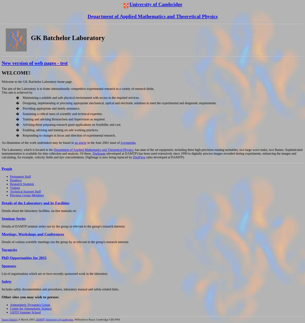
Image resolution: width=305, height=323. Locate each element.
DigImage (99, 153)
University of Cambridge (155, 4)
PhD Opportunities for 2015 (24, 258)
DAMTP (40, 319)
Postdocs (16, 180)
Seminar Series (14, 219)
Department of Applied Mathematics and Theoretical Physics (153, 16)
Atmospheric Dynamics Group (30, 305)
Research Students (22, 184)
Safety (7, 281)
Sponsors (9, 266)
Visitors (15, 188)
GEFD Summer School (25, 312)
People (7, 169)
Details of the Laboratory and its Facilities (36, 203)
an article (81, 142)
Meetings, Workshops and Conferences (33, 234)
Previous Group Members (27, 195)
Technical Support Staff (25, 191)
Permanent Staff (20, 176)
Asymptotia (127, 142)
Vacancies (9, 250)
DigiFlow (139, 157)
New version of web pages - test (35, 63)
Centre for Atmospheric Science (31, 308)
